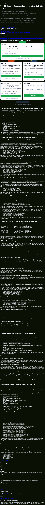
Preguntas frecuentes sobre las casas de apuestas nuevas (18, 38)
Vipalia (1, 0)
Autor (1, 2)
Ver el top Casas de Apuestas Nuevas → (7, 27)
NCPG (20, 493)
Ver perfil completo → (4, 460)
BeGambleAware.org (28, 104)
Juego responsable (10, 498)
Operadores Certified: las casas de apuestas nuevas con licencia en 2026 (13, 34)
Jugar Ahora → (22, 56)
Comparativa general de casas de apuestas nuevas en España (18, 35)
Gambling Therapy (6, 493)
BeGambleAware (14, 493)
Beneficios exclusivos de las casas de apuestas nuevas (17, 37)
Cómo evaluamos (3, 498)
